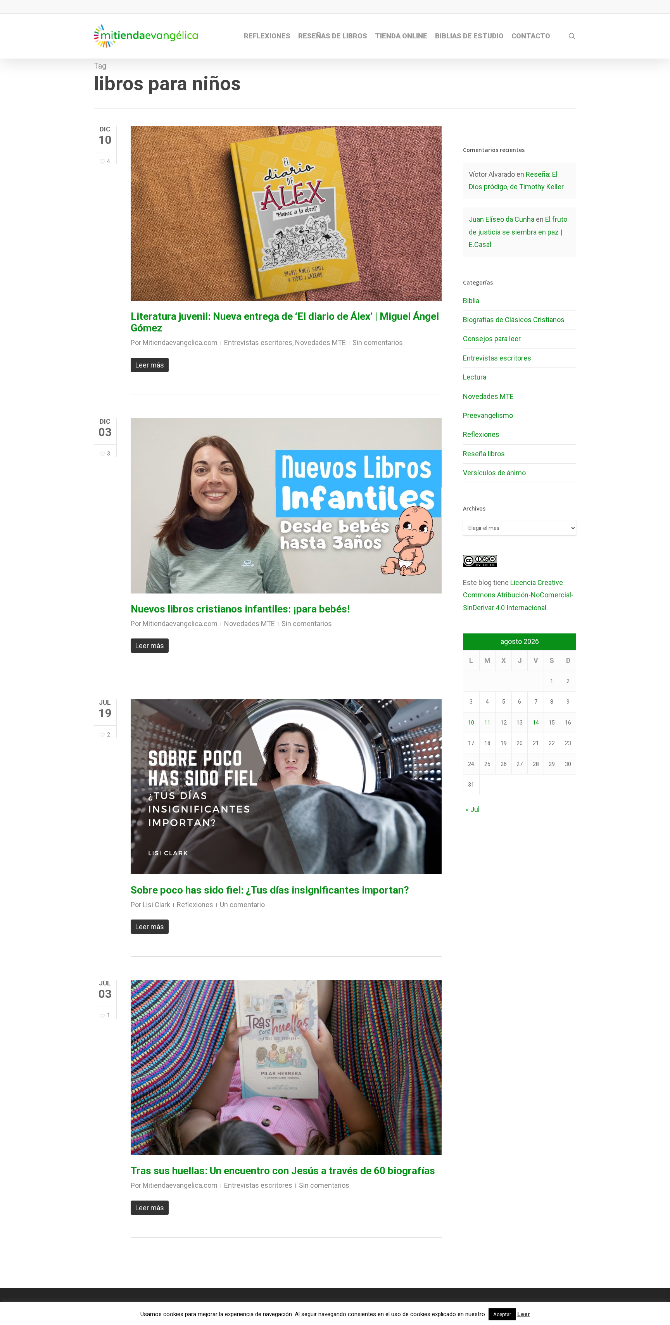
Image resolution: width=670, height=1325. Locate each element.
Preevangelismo (488, 415)
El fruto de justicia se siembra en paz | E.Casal (518, 231)
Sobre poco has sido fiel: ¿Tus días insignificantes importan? (270, 890)
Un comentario (242, 905)
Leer (523, 1314)
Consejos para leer (492, 339)
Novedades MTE (320, 342)
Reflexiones (195, 905)
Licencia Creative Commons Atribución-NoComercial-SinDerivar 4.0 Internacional (518, 595)
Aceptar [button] (502, 1314)
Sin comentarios (377, 342)
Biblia (471, 301)
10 (471, 722)
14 (536, 722)
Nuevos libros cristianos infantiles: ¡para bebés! (240, 609)
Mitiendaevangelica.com (180, 342)
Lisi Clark (156, 905)
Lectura (474, 377)
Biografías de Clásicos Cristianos (514, 320)
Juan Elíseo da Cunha (501, 219)
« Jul (473, 809)
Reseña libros (484, 454)
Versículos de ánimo (494, 473)
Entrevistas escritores (258, 342)
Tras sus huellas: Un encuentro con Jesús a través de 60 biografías (283, 1171)
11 (487, 722)
